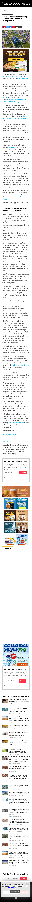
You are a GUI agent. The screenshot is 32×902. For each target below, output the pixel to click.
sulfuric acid (12, 147)
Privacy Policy (12, 888)
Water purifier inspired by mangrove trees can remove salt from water (19, 793)
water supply (12, 454)
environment (17, 447)
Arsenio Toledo (14, 24)
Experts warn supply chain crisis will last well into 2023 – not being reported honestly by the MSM (18, 759)
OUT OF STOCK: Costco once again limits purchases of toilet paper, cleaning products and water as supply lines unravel (18, 777)
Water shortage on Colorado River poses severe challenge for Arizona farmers (19, 845)
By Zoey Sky (18, 806)
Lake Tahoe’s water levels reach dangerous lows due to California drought (18, 742)
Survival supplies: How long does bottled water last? (18, 786)
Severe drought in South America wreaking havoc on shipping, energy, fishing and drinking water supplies (19, 718)
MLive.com (5, 441)
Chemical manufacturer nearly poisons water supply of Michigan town (18, 836)
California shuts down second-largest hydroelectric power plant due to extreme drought (18, 853)
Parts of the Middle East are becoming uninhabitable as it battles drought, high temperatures (19, 821)
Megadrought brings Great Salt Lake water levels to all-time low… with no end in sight (19, 862)
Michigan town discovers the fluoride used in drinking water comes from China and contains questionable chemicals (19, 812)
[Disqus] (16, 573)
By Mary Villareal (18, 705)
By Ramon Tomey (18, 729)
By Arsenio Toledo (19, 840)
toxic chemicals (16, 449)
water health (17, 451)
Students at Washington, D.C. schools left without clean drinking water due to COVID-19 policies (19, 751)
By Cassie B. (17, 713)
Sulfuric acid (6, 449)
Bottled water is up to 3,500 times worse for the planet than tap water (19, 829)
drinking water (7, 447)
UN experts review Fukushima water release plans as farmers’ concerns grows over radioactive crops (19, 710)
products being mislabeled (20, 365)
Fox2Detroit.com (7, 438)
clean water (24, 445)
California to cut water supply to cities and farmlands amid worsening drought (19, 701)
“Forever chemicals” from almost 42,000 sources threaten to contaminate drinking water (18, 734)
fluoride (5, 97)
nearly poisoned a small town (12, 76)
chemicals (16, 445)
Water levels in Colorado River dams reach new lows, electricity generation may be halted (19, 768)
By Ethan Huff (18, 782)
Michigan (25, 447)
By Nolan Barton (18, 824)
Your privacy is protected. (9, 477)
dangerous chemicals (17, 423)
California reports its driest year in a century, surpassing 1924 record (19, 726)
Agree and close (15, 891)
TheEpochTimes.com (9, 434)
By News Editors (18, 763)
